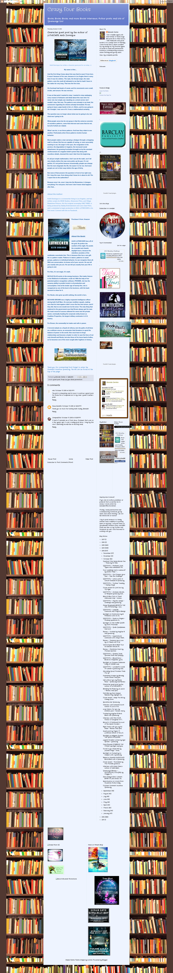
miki (53, 391)
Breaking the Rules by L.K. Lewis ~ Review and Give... (114, 690)
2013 (103, 551)
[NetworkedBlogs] (119, 460)
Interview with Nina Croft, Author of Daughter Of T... (112, 719)
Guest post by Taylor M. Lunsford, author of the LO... (113, 732)
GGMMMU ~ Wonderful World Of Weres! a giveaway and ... (114, 668)
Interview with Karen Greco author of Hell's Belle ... (113, 767)
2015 (103, 545)
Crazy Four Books (69, 9)
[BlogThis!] (80, 377)
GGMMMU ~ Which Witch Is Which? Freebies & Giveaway (113, 580)
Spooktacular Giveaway (111, 702)
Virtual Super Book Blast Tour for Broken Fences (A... (113, 646)
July (105, 796)
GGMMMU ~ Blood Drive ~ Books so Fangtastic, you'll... (113, 659)
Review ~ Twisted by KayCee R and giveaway (114, 632)
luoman (90, 960)
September (107, 791)
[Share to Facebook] (84, 377)
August (106, 794)
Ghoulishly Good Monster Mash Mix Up (114, 672)
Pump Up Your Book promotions (71, 380)
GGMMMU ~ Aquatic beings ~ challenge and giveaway (113, 602)
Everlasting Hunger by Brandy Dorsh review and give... (113, 676)
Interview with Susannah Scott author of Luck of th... (113, 706)
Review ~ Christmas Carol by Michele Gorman (113, 650)
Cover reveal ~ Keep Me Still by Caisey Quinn (114, 698)
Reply (54, 400)
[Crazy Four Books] (100, 93)
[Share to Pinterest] (86, 377)
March (106, 808)
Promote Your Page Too (105, 95)
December (107, 553)
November (107, 556)
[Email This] (78, 377)
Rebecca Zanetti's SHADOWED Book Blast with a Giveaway (113, 758)
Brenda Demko (113, 32)
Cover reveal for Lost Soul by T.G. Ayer (113, 588)
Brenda (108, 254)
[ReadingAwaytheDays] (107, 904)
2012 (103, 817)
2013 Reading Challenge (112, 251)
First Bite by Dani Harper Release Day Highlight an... (112, 694)
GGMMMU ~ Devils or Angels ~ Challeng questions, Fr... (114, 619)
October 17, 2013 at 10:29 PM (71, 418)
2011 (103, 820)
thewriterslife (57, 406)
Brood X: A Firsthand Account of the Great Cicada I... (113, 723)
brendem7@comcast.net (108, 506)
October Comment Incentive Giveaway (113, 786)
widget (124, 245)
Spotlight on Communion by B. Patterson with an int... (113, 615)
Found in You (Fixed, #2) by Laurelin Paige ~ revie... (112, 750)
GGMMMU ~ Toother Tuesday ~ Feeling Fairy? (113, 584)
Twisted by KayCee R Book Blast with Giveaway (112, 714)
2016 (103, 542)
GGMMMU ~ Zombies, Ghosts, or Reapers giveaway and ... (113, 593)
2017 (103, 539)
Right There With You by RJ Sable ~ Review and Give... (112, 727)
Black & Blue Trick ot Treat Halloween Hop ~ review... (112, 597)
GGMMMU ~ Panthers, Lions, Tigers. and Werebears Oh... (113, 566)
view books (121, 261)
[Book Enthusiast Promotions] (66, 879)
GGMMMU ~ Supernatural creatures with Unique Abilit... (113, 637)
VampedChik (56, 418)
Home (71, 459)
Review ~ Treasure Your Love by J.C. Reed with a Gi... (113, 641)
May (105, 802)
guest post (56, 380)
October (106, 559)
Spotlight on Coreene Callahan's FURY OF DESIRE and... (114, 663)
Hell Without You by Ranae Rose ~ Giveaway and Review (114, 681)
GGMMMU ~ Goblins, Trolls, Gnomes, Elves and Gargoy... (113, 654)
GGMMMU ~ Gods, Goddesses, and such (114, 628)
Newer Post (52, 459)
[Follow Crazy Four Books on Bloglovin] (108, 62)
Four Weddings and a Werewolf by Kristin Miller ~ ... (114, 571)
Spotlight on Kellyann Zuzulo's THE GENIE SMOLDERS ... (113, 736)
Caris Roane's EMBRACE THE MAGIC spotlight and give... (113, 745)
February (106, 811)
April (105, 805)
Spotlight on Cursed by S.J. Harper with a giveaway (112, 754)
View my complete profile (109, 55)
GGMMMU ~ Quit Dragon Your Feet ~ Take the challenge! (114, 575)
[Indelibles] (109, 463)
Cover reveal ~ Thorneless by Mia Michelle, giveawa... (113, 763)
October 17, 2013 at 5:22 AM (64, 391)
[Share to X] (82, 377)
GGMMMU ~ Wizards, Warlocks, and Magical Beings (114, 610)
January (106, 813)
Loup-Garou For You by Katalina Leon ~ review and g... (114, 710)
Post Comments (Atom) (65, 462)
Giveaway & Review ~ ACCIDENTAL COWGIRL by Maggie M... (113, 772)
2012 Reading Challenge (119, 434)
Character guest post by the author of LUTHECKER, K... (113, 685)
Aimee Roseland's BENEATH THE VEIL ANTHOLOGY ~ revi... (114, 606)
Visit (104, 203)
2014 (103, 548)
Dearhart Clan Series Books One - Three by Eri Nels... (114, 562)
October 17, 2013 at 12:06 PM (71, 406)
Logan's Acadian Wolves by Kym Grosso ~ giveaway (114, 741)
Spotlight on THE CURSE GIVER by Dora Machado (113, 624)
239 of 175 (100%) (119, 450)
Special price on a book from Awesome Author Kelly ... (113, 782)
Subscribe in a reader (107, 208)
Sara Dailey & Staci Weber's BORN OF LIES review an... (112, 778)
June (105, 799)
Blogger (104, 960)
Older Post (89, 459)
